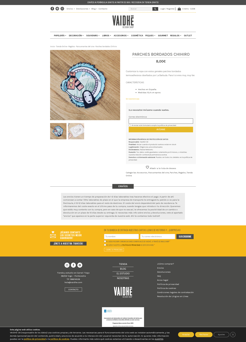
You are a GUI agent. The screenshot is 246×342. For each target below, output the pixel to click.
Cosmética (137, 35)
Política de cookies (166, 288)
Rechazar (203, 334)
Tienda (123, 264)
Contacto (103, 9)
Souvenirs (92, 35)
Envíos (70, 9)
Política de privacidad (168, 284)
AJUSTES (159, 339)
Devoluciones (82, 9)
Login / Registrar (167, 9)
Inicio (52, 46)
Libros (105, 35)
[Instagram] (62, 8)
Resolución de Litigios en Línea (172, 296)
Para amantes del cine (85, 46)
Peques (149, 35)
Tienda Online (61, 46)
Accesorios (120, 35)
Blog (93, 9)
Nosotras (123, 278)
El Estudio (123, 273)
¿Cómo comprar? (165, 263)
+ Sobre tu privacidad (114, 249)
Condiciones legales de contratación (175, 292)
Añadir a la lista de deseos (162, 168)
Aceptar (186, 334)
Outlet (188, 35)
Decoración (75, 35)
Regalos (175, 35)
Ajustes (221, 334)
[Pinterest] (57, 8)
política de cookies (59, 339)
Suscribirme (185, 236)
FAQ (159, 276)
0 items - (188, 9)
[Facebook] (52, 8)
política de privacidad (167, 125)
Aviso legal (162, 280)
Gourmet (163, 35)
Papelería (59, 35)
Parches (174, 172)
